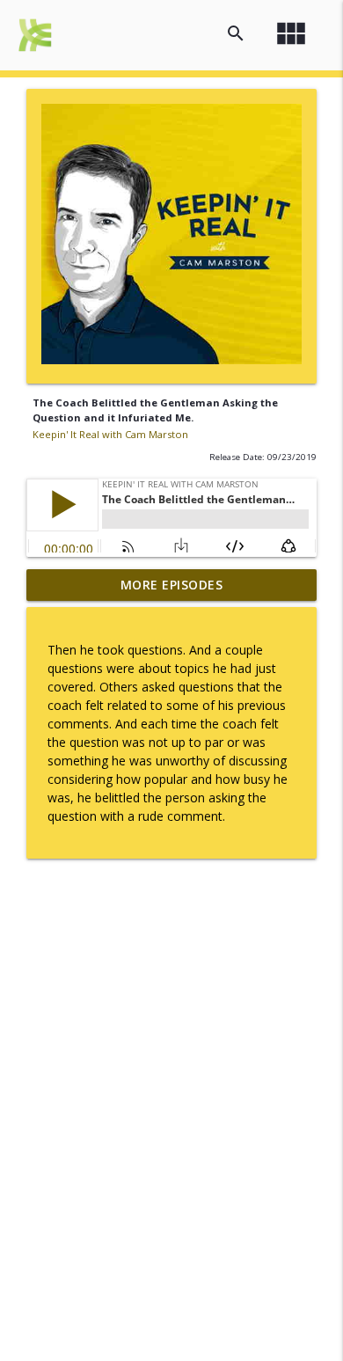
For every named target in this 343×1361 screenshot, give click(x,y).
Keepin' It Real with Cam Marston (110, 434)
